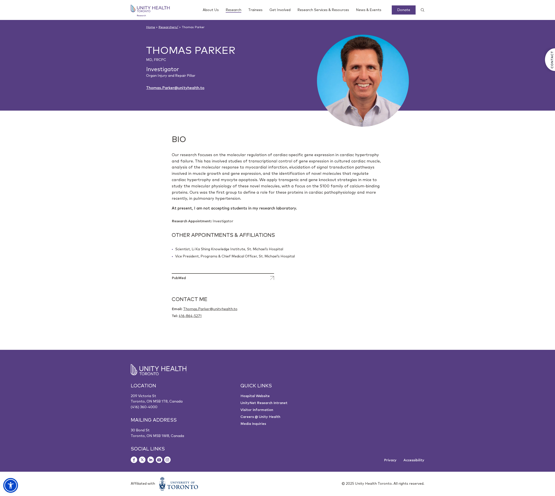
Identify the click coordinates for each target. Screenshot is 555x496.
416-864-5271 (190, 316)
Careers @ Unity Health (260, 417)
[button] (10, 485)
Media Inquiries (253, 424)
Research (233, 10)
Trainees (255, 10)
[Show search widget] (420, 10)
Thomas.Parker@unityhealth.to (175, 88)
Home (150, 27)
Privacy (390, 460)
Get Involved (280, 10)
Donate (403, 10)
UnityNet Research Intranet (263, 403)
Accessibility (413, 460)
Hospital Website (255, 396)
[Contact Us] (549, 59)
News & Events (368, 10)
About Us (211, 10)
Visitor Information (256, 410)
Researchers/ (168, 27)
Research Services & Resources (323, 10)
